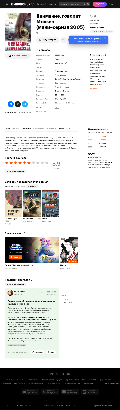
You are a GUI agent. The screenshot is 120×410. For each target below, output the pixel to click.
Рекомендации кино (72, 383)
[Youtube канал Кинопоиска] (68, 374)
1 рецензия (94, 23)
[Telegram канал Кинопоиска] (62, 374)
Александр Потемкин (74, 79)
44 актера (93, 88)
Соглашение (33, 379)
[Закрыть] (105, 38)
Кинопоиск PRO (89, 379)
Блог (77, 379)
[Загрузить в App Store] (30, 392)
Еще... (68, 128)
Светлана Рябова (96, 62)
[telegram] (25, 104)
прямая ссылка (51, 294)
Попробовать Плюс (100, 4)
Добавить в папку (19, 56)
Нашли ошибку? (12, 112)
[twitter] (18, 104)
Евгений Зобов (60, 79)
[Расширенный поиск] (84, 4)
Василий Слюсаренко (98, 81)
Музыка (60, 405)
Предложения (105, 379)
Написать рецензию (16, 171)
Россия (57, 59)
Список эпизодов (98, 128)
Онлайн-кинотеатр (48, 4)
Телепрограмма (49, 405)
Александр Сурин (61, 71)
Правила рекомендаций (51, 379)
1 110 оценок (94, 20)
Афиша (67, 405)
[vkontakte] (11, 104)
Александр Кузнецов (97, 76)
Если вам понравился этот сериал (26, 181)
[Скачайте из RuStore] (90, 392)
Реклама (20, 379)
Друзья (92, 153)
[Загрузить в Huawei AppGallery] (70, 392)
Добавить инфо (26, 112)
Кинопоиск (23, 405)
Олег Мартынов (61, 83)
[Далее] (77, 249)
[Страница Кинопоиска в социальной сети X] (57, 374)
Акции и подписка (91, 383)
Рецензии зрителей (17, 279)
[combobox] (70, 4)
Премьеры (26, 128)
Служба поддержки (111, 383)
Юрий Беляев (95, 67)
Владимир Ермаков (62, 91)
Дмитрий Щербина (97, 64)
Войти (111, 4)
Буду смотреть (49, 40)
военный (63, 63)
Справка (68, 379)
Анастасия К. (20, 291)
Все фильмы (6, 383)
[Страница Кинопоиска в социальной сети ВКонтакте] (51, 374)
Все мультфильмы (35, 383)
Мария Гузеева (95, 73)
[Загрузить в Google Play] (50, 392)
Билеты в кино (14, 233)
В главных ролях (97, 55)
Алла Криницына (61, 75)
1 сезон (62, 55)
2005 (76, 27)
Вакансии (10, 379)
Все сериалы (19, 383)
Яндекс (110, 405)
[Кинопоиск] (20, 4)
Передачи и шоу (53, 383)
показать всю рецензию (16, 345)
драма (57, 63)
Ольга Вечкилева (96, 59)
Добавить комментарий (18, 352)
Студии (61, 128)
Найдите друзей (94, 157)
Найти (88, 4)
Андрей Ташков (96, 84)
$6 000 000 (59, 94)
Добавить (33, 186)
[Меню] (6, 4)
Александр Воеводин (98, 70)
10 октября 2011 (60, 98)
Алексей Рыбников (62, 87)
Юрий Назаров (95, 78)
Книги (74, 405)
